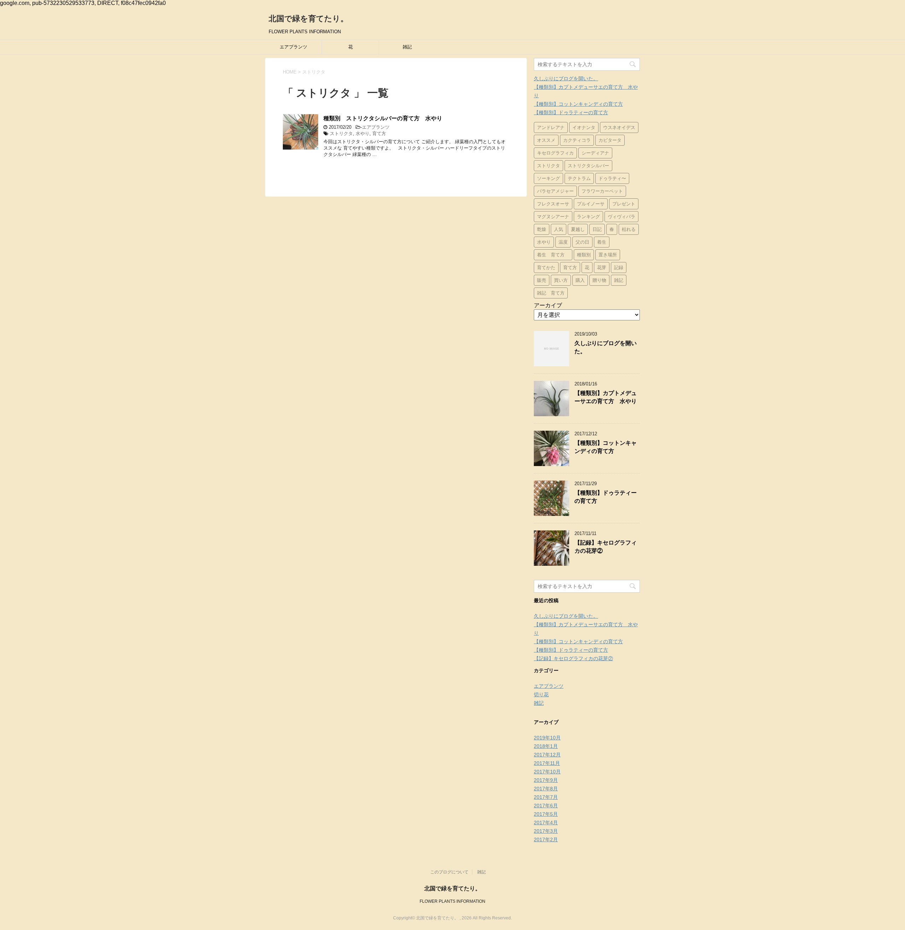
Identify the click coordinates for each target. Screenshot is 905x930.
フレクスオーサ (553, 204)
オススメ (546, 140)
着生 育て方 (553, 254)
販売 (541, 280)
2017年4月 (546, 822)
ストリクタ (341, 133)
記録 (618, 267)
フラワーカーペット (602, 191)
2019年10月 (547, 737)
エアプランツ (293, 47)
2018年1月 (546, 746)
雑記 (407, 47)
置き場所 (608, 254)
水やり (362, 133)
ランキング (588, 216)
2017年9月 (546, 780)
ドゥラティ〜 (612, 178)
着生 (601, 242)
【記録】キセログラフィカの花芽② (573, 658)
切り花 (541, 694)
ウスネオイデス (619, 127)
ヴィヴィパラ (621, 216)
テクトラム (579, 178)
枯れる (629, 229)
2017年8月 (546, 788)
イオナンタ (583, 127)
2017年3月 (546, 831)
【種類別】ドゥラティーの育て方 (571, 112)
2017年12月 (547, 754)
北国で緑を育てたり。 (308, 18)
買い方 (561, 280)
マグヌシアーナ (553, 216)
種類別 (584, 254)
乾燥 (541, 229)
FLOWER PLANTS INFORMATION (452, 901)
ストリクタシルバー (588, 165)
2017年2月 (546, 839)
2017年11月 (547, 763)
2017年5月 (546, 814)
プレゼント (623, 204)
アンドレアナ (551, 127)
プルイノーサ (591, 204)
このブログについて (449, 872)
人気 (558, 229)
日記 (597, 229)
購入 (580, 280)
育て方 (379, 133)
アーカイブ (548, 305)
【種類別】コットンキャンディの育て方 (578, 104)
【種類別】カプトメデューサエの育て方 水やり (605, 397)
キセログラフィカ (555, 153)
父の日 (582, 242)
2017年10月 (547, 771)
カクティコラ (577, 140)
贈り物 (599, 280)
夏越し (578, 229)
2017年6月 (546, 805)
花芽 (601, 267)
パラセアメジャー (555, 191)
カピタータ (610, 140)
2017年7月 (546, 797)
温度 (563, 242)
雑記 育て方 (551, 293)
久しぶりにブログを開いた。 (566, 78)
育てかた (546, 267)
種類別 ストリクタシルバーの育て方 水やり (382, 118)
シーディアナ (595, 153)
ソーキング (548, 178)
